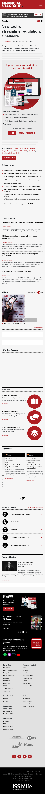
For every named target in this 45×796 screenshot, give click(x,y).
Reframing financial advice (14, 323)
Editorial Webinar (17, 509)
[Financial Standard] (12, 4)
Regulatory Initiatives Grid (10, 153)
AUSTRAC (31, 151)
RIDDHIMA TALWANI (7, 242)
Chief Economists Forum (20, 524)
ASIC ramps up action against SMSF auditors (20, 173)
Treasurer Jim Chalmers (27, 148)
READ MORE (5, 478)
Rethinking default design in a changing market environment (32, 466)
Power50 (14, 516)
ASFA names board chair (12, 183)
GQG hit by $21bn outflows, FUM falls (16, 271)
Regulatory (7, 21)
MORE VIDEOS (38, 327)
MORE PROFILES (37, 543)
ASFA (16, 148)
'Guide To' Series (9, 396)
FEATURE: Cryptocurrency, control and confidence (22, 186)
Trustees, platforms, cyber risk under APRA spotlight (22, 222)
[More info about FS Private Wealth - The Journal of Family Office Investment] (36, 609)
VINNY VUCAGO (6, 275)
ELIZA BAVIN (7, 41)
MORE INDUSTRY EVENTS (35, 494)
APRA (21, 151)
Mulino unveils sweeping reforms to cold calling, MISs (23, 170)
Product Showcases (11, 427)
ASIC (25, 151)
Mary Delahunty (7, 151)
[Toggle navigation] (40, 4)
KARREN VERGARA (7, 226)
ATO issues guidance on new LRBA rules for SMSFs (22, 176)
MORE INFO (5, 404)
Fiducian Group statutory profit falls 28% (18, 204)
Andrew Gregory (25, 549)
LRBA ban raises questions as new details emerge (21, 180)
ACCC (15, 151)
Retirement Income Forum (20, 501)
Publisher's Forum (10, 411)
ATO (11, 148)
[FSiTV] (40, 292)
